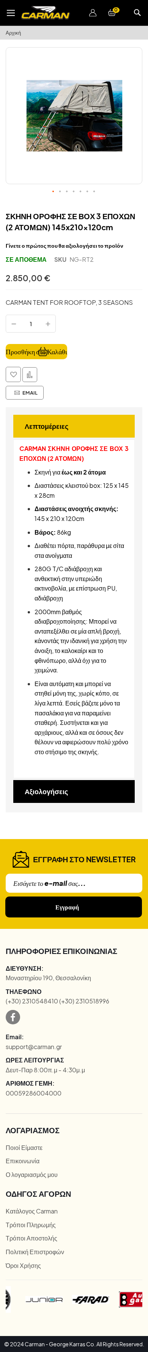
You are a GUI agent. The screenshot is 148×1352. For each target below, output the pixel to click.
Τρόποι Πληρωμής (31, 1225)
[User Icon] (93, 13)
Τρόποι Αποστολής (31, 1238)
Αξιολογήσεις (46, 791)
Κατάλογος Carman (32, 1211)
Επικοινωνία (22, 1161)
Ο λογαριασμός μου (32, 1174)
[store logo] (45, 13)
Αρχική (13, 33)
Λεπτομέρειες (46, 426)
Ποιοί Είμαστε (24, 1147)
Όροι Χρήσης (23, 1265)
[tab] (74, 426)
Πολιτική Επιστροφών (35, 1252)
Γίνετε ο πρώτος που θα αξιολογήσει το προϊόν (64, 245)
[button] (93, 13)
